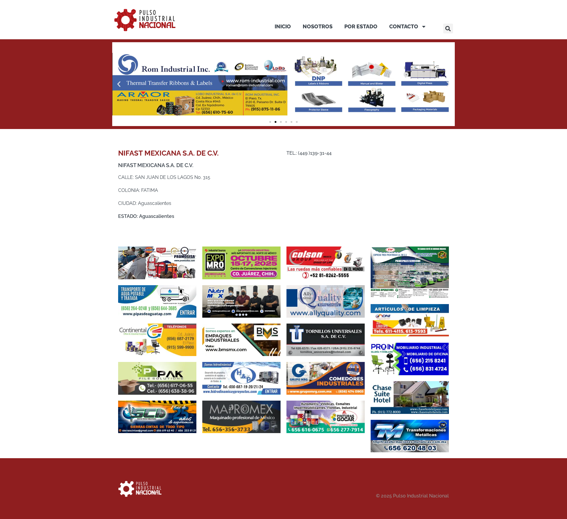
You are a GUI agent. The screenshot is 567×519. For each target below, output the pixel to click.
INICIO (283, 26)
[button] (448, 28)
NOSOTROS (318, 26)
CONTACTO (403, 26)
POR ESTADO (360, 26)
